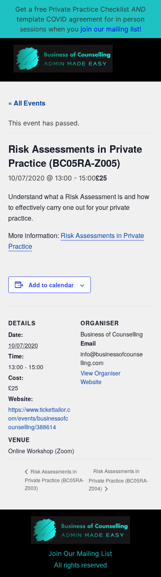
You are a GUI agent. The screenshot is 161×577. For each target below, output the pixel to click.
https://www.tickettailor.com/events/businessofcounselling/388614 (39, 418)
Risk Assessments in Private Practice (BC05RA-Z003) (54, 479)
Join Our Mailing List (80, 553)
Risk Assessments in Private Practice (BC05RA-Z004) (118, 479)
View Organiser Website (100, 377)
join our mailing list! (110, 29)
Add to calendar (50, 285)
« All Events (26, 103)
